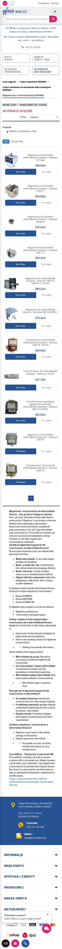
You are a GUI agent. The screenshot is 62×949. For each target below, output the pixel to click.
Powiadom (21, 451)
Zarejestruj (43, 3)
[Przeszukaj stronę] (53, 19)
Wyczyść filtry (17, 141)
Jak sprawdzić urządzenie (17, 111)
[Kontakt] (15, 943)
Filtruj (5, 141)
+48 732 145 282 (33, 47)
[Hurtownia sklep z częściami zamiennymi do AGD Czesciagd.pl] (8, 11)
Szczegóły (46, 172)
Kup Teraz (20, 172)
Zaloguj (55, 3)
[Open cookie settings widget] (6, 943)
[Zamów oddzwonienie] (25, 943)
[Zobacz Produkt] (11, 160)
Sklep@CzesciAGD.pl (35, 837)
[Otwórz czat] (46, 928)
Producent (6, 127)
